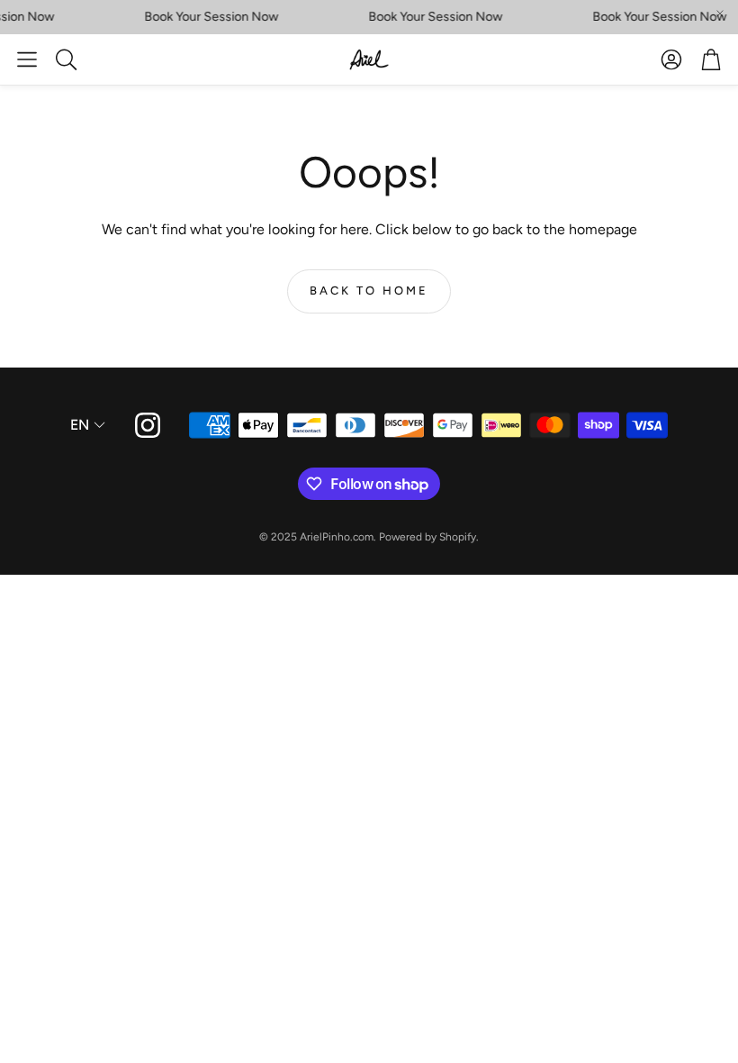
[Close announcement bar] (720, 13)
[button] (27, 59)
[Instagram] (147, 425)
